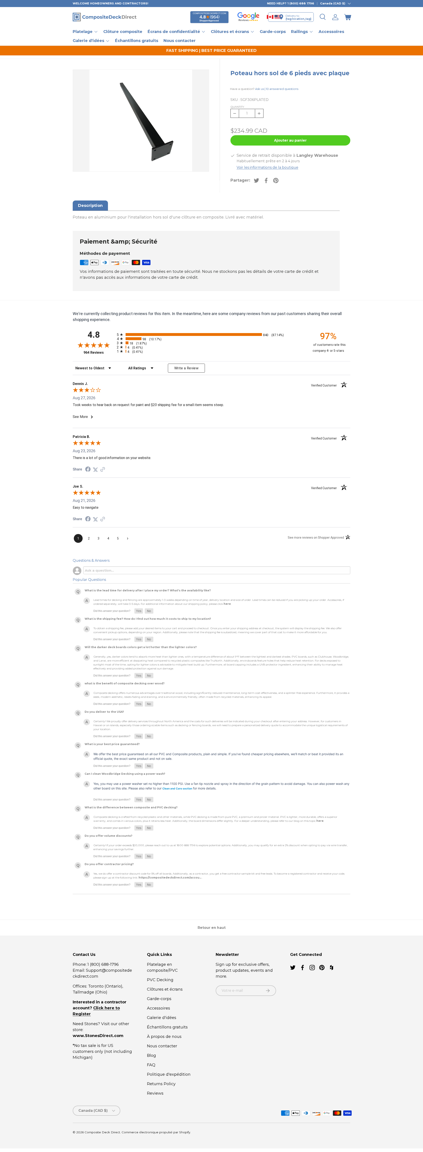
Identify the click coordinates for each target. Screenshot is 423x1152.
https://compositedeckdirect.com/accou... (170, 877)
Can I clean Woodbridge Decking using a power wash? (125, 773)
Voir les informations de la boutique (267, 167)
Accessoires (331, 31)
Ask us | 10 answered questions (276, 89)
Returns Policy (161, 1083)
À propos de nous (164, 1036)
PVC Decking (160, 979)
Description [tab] (90, 205)
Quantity (237, 106)
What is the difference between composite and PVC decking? (131, 807)
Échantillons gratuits (136, 40)
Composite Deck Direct (102, 1132)
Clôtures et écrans (165, 989)
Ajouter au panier (290, 140)
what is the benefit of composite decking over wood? (125, 683)
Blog (151, 1055)
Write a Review (186, 368)
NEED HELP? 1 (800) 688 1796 (290, 3)
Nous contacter (179, 40)
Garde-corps (273, 31)
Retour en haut (212, 928)
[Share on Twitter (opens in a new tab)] (95, 469)
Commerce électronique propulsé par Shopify (156, 1132)
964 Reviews (99, 352)
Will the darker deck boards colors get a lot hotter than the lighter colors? (141, 647)
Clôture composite (122, 31)
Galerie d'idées (161, 1017)
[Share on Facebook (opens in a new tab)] (88, 469)
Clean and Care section (177, 788)
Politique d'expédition (169, 1074)
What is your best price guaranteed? (112, 744)
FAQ (151, 1065)
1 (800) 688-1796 (102, 964)
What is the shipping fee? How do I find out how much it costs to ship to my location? (148, 618)
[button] (347, 17)
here (227, 603)
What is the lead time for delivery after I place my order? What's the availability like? (148, 590)
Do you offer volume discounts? (108, 835)
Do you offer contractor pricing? (109, 864)
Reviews (155, 1093)
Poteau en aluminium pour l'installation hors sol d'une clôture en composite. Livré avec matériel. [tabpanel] (168, 217)
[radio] (210, 334)
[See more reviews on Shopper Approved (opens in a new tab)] (102, 469)
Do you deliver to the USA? (104, 711)
